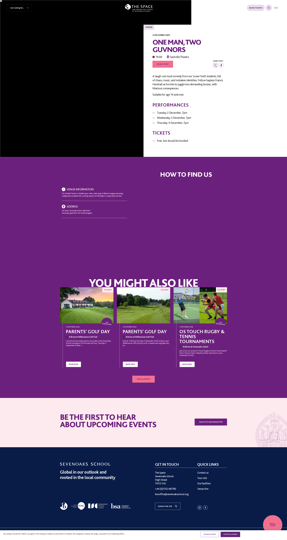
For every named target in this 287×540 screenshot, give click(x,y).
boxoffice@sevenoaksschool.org (172, 494)
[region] (143, 535)
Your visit (202, 478)
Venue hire (202, 488)
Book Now (73, 364)
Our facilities (204, 483)
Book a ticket (162, 64)
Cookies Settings (209, 534)
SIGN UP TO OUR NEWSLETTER (211, 422)
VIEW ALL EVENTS (143, 379)
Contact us (203, 472)
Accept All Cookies (230, 534)
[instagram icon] (199, 507)
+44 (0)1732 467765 (165, 488)
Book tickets (255, 8)
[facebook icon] (205, 507)
